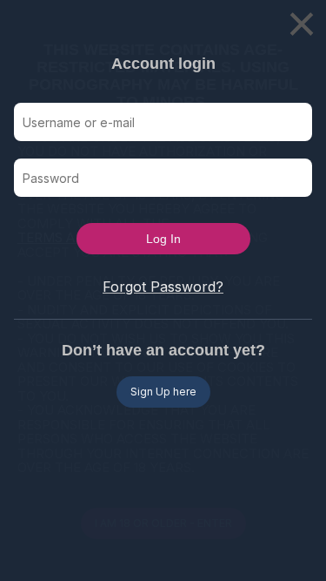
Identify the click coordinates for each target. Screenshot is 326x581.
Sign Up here (163, 391)
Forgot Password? (163, 286)
